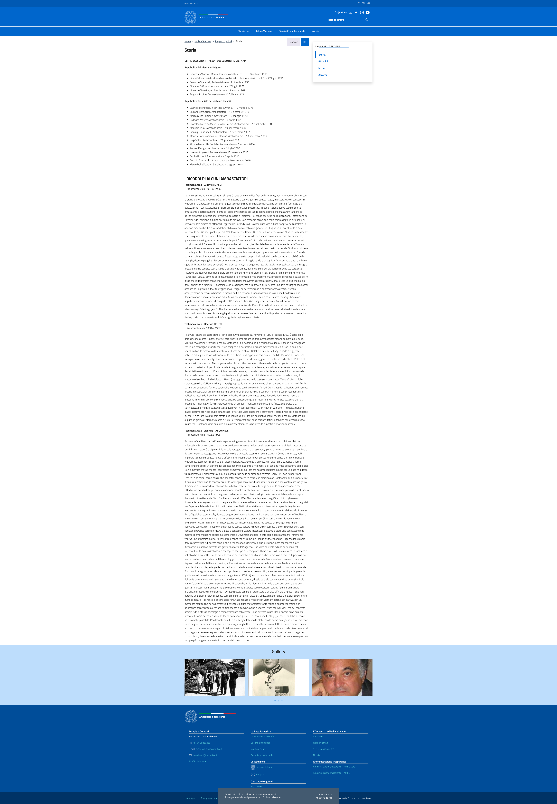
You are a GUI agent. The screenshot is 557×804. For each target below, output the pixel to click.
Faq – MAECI (257, 786)
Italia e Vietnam (203, 41)
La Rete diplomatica (260, 742)
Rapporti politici (223, 41)
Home (188, 41)
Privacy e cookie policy (211, 798)
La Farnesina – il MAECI (262, 736)
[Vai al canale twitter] (349, 12)
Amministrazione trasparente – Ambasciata (334, 766)
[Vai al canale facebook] (355, 12)
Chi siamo (317, 736)
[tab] (275, 700)
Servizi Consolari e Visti (324, 749)
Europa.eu (260, 774)
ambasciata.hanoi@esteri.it (209, 749)
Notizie (316, 755)
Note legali (190, 798)
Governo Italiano (191, 3)
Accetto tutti (324, 798)
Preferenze (325, 795)
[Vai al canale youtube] (367, 12)
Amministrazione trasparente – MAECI (331, 773)
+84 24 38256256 (201, 742)
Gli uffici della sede (197, 761)
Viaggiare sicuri (258, 749)
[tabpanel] (215, 678)
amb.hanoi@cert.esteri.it (205, 755)
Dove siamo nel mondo (262, 755)
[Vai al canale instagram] (361, 12)
